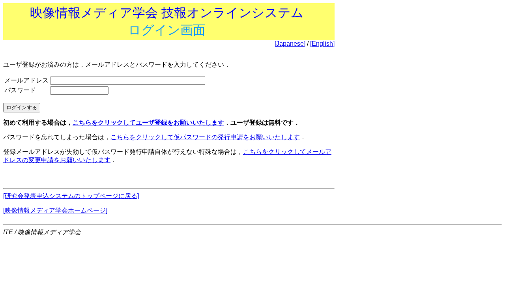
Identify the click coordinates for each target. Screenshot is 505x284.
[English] (322, 43)
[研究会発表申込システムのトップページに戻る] (71, 195)
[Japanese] (290, 43)
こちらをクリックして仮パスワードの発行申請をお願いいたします (205, 137)
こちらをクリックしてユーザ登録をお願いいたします (148, 122)
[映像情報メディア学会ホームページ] (55, 210)
